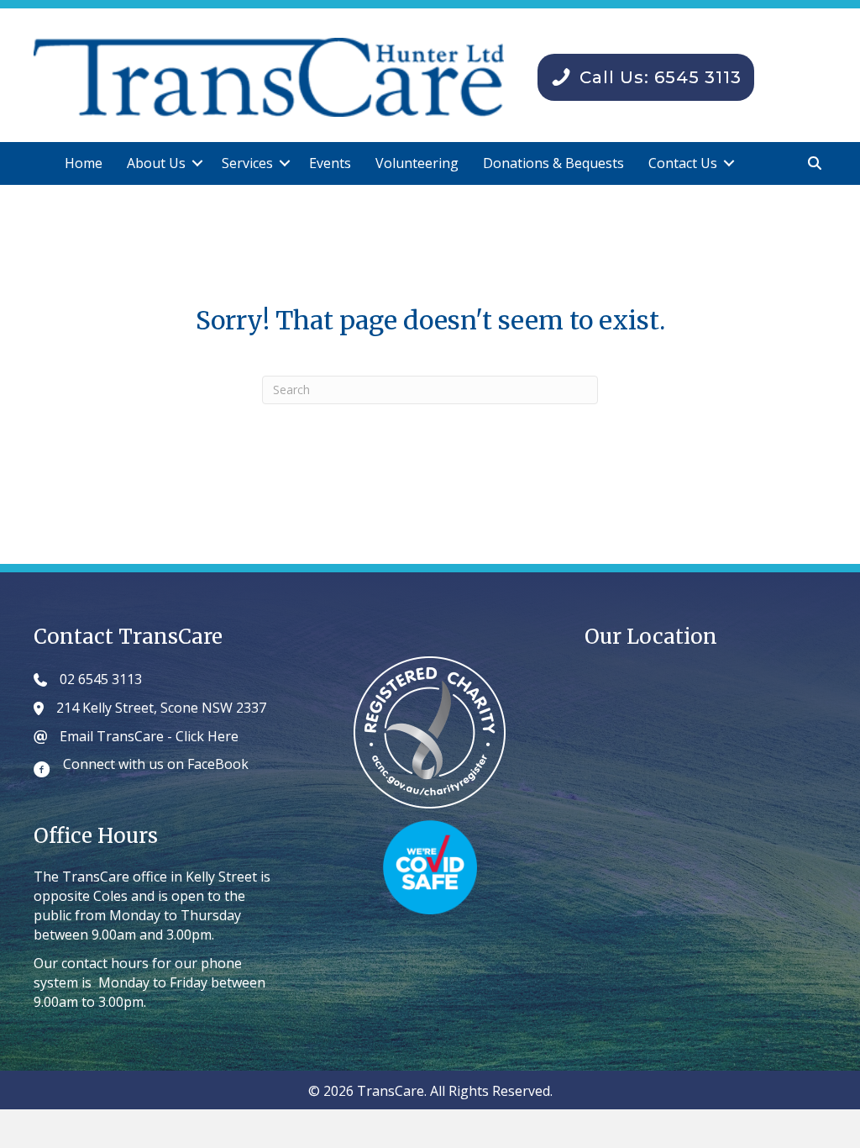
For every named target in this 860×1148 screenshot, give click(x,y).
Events (330, 163)
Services (247, 163)
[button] (197, 163)
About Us (156, 163)
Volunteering (417, 163)
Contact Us (682, 163)
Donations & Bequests (553, 163)
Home (83, 163)
